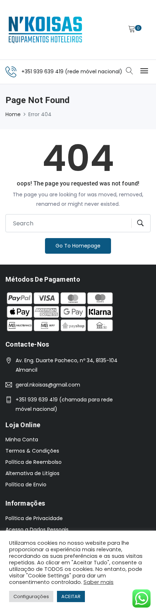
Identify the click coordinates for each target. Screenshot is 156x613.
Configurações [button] (31, 596)
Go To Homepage (78, 245)
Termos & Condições (32, 450)
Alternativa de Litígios (32, 473)
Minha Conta (21, 439)
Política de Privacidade (34, 518)
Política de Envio (25, 484)
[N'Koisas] (45, 30)
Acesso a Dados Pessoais (37, 529)
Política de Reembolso (33, 462)
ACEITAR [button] (71, 596)
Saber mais (98, 582)
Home (13, 114)
